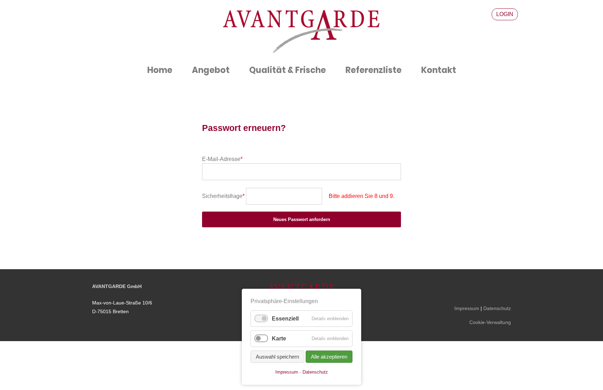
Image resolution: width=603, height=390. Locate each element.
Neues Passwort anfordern (301, 219)
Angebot (211, 70)
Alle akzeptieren (329, 357)
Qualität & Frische (287, 70)
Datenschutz (497, 308)
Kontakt (438, 70)
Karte (279, 338)
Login (504, 14)
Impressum (466, 308)
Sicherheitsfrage (223, 196)
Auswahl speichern (277, 357)
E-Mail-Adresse (222, 159)
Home (159, 70)
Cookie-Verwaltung (490, 322)
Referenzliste (373, 70)
